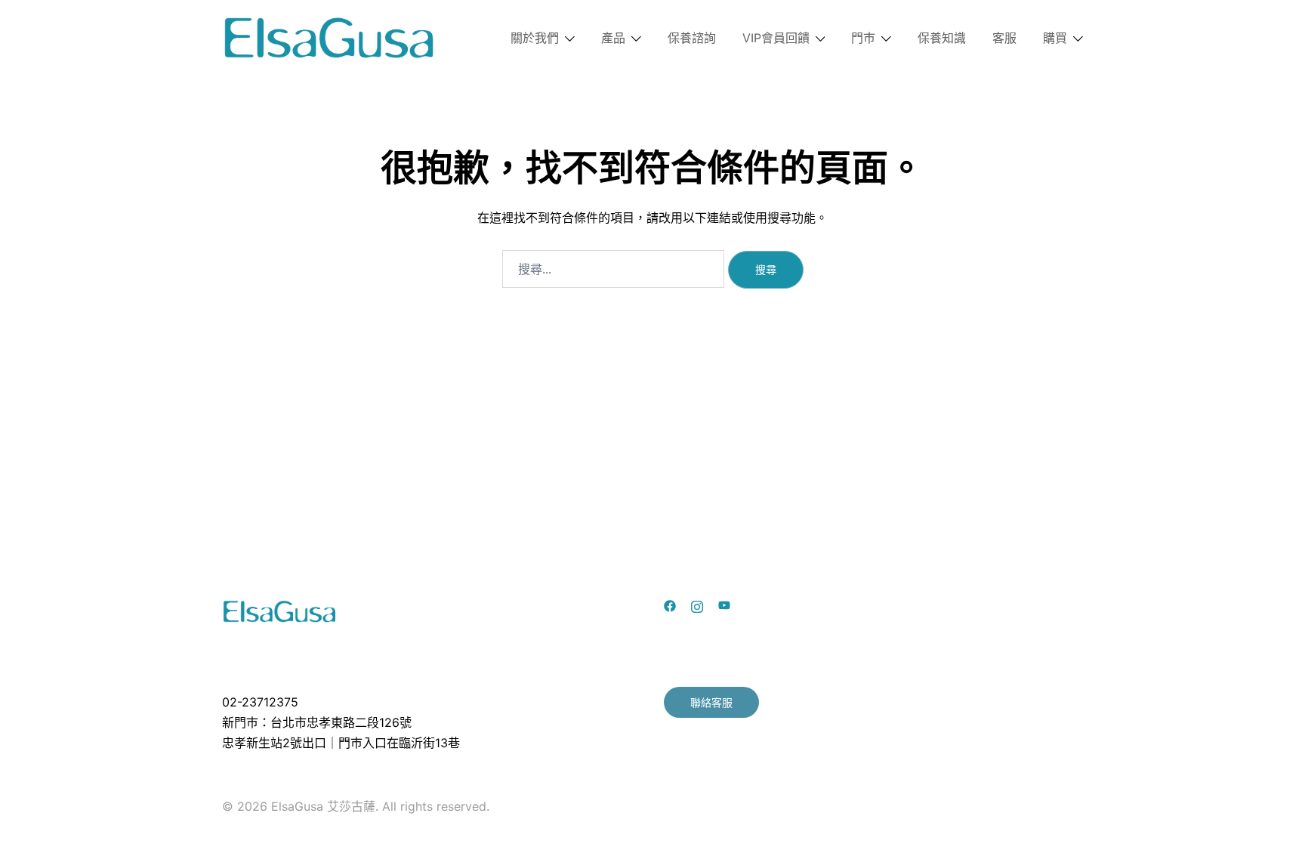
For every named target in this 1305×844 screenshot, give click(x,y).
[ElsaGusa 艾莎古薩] (329, 36)
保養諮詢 (692, 37)
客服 (1004, 37)
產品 (613, 37)
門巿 (863, 37)
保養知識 (942, 37)
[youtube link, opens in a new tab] (724, 605)
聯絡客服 (711, 702)
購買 (1055, 37)
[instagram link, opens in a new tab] (697, 605)
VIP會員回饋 (776, 37)
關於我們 (535, 37)
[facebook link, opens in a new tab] (670, 605)
